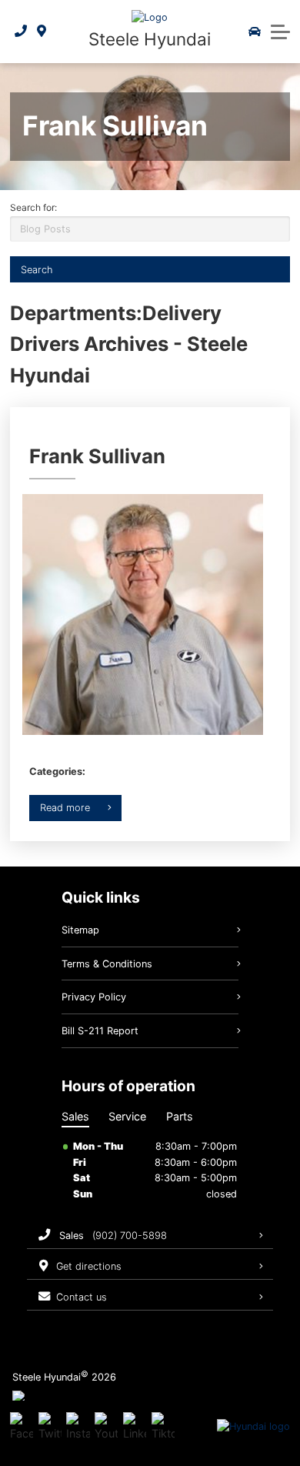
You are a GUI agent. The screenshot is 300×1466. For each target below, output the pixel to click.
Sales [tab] (75, 1116)
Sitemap (80, 930)
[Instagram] (77, 1426)
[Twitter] (50, 1426)
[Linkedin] (134, 1426)
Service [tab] (127, 1116)
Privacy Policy (94, 997)
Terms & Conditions (107, 964)
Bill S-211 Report (100, 1031)
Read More (65, 807)
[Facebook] (21, 1426)
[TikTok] (163, 1426)
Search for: (33, 207)
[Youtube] (106, 1426)
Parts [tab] (179, 1116)
